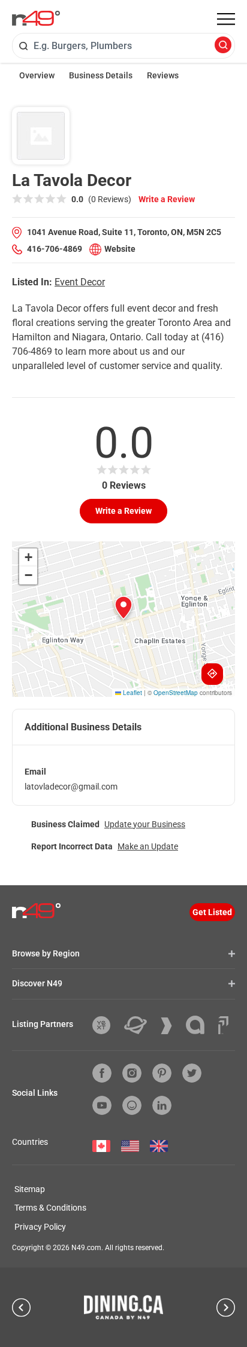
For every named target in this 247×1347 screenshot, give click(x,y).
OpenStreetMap (175, 692)
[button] (123, 608)
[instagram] (132, 1073)
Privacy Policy (40, 1227)
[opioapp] (132, 1105)
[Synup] (170, 1026)
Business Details (100, 75)
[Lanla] (199, 1025)
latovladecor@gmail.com (71, 786)
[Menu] (226, 19)
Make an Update (148, 846)
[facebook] (102, 1073)
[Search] (223, 45)
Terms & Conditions (50, 1207)
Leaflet (131, 692)
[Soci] (223, 1025)
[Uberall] (140, 1025)
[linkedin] (162, 1105)
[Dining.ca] (123, 1306)
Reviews (163, 75)
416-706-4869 (54, 249)
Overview (37, 75)
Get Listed (212, 912)
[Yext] (106, 1025)
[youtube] (102, 1105)
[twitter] (192, 1073)
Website (119, 249)
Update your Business (144, 824)
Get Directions (212, 674)
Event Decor (80, 282)
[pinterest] (162, 1073)
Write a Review (166, 199)
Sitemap (29, 1189)
